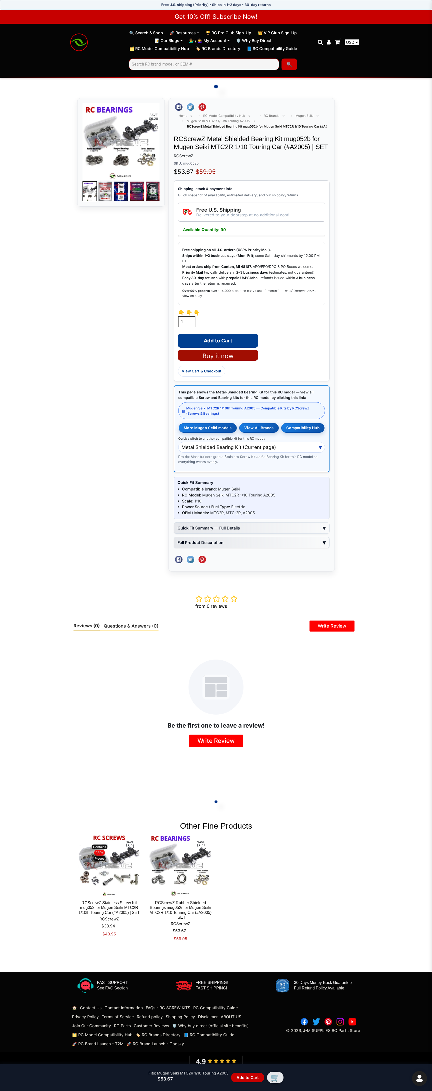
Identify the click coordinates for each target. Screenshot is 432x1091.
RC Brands (272, 116)
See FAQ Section (112, 988)
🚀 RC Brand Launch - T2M (98, 1043)
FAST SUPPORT (112, 982)
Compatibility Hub (303, 428)
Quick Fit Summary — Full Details (209, 527)
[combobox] (204, 64)
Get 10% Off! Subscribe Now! (216, 16)
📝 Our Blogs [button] (166, 40)
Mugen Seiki (305, 116)
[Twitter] (316, 1021)
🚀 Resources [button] (183, 32)
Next (152, 191)
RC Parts (122, 1025)
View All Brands (259, 428)
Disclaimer (208, 1016)
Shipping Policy (180, 1016)
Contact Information (123, 1007)
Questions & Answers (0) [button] (131, 626)
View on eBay (192, 296)
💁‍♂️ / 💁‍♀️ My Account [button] (207, 40)
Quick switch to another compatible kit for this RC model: (221, 438)
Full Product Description (201, 542)
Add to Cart (247, 1077)
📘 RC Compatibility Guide (271, 49)
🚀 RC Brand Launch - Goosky (155, 1043)
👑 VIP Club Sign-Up (277, 33)
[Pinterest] (328, 1021)
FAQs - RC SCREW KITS (168, 1007)
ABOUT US (231, 1016)
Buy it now (218, 356)
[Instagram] (340, 1021)
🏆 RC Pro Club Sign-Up (228, 33)
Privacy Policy (85, 1016)
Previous (89, 191)
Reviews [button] (87, 625)
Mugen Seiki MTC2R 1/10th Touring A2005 (218, 121)
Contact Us (91, 1007)
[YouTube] (352, 1021)
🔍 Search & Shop (146, 33)
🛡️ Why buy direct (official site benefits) (210, 1025)
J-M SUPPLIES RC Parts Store (331, 1030)
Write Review (332, 626)
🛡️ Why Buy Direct (254, 41)
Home (183, 116)
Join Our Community (91, 1025)
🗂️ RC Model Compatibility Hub (159, 49)
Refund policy (150, 1016)
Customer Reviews (151, 1025)
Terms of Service (118, 1016)
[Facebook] (304, 1021)
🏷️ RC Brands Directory (217, 49)
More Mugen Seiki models (208, 428)
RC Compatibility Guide (215, 1007)
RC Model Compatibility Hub (224, 116)
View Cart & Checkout (202, 371)
